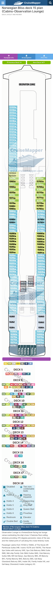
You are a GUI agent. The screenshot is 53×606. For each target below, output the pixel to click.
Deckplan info (9, 58)
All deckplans (26, 58)
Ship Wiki (44, 58)
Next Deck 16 (38, 62)
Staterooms (27, 359)
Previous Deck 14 (15, 62)
